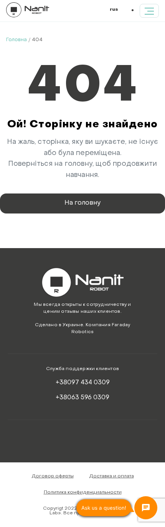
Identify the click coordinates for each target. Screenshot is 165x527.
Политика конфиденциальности (83, 492)
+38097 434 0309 (83, 383)
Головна (16, 39)
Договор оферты (52, 476)
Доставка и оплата (111, 476)
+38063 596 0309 (82, 398)
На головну (82, 203)
